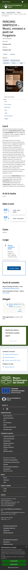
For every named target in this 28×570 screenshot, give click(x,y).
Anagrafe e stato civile (8, 436)
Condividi (5, 54)
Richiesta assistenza (8, 532)
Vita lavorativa (6, 441)
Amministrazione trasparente (10, 539)
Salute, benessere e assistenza (10, 466)
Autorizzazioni (6, 469)
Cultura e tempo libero (8, 438)
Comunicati (6, 480)
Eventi (18, 12)
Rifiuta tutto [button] (14, 564)
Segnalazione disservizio (9, 528)
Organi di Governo (7, 415)
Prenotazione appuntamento (10, 526)
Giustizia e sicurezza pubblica (10, 460)
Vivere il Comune (11, 12)
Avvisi (4, 482)
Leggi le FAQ (6, 530)
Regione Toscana (6, 2)
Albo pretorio (6, 542)
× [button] (26, 546)
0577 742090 (6, 293)
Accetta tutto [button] (14, 561)
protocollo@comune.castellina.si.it (13, 509)
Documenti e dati (7, 429)
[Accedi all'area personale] (22, 1)
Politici (5, 425)
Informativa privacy (8, 544)
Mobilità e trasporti (8, 451)
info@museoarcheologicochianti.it (11, 288)
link (6, 558)
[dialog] (14, 557)
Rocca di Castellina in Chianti (11, 247)
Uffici (4, 420)
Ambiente (5, 464)
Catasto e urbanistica (8, 447)
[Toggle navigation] (3, 6)
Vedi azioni (12, 54)
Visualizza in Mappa (14, 268)
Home (3, 12)
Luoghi (5, 488)
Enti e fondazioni (7, 422)
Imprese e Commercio (8, 443)
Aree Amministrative (8, 418)
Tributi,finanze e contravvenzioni (11, 462)
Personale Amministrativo (9, 427)
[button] (13, 567)
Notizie (5, 477)
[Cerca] (25, 6)
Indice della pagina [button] (9, 97)
